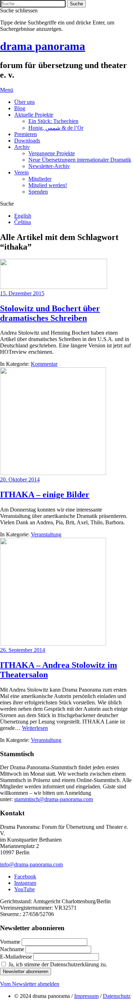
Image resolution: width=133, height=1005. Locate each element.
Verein (21, 172)
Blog (19, 108)
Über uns (24, 102)
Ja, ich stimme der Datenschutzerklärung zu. (58, 964)
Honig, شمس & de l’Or (55, 128)
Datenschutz (117, 996)
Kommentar (44, 364)
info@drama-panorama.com (31, 864)
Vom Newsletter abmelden (29, 984)
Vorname (11, 942)
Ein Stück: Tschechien (53, 121)
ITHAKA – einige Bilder (44, 494)
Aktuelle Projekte (33, 115)
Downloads (27, 141)
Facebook (25, 876)
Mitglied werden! (47, 185)
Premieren (25, 134)
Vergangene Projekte (51, 153)
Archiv (22, 147)
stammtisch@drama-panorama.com (53, 799)
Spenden (38, 192)
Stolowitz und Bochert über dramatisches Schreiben (50, 313)
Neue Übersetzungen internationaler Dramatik (79, 160)
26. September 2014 (22, 650)
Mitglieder (39, 179)
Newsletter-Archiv (49, 166)
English (22, 216)
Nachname (13, 949)
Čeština (22, 222)
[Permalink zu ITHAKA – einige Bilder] (53, 473)
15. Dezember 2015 (22, 293)
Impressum (86, 996)
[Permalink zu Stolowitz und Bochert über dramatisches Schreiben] (53, 287)
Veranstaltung (46, 534)
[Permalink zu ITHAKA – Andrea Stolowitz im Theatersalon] (53, 644)
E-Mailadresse (16, 957)
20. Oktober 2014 (20, 479)
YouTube (24, 889)
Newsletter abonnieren (25, 971)
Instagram (25, 883)
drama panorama (42, 46)
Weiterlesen (35, 728)
